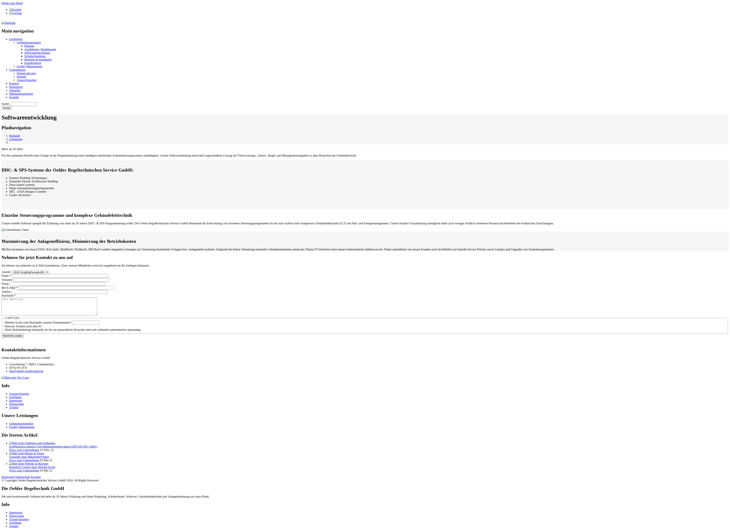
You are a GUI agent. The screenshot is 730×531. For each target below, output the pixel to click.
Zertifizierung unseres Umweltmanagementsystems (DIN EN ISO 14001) (53, 446)
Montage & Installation (38, 59)
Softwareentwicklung (37, 52)
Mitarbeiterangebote (21, 93)
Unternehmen (17, 69)
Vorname (7, 279)
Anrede (6, 272)
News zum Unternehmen (24, 450)
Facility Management (29, 66)
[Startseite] (8, 23)
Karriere (14, 83)
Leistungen (15, 39)
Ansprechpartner (27, 80)
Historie (21, 76)
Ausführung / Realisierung (40, 49)
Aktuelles (15, 90)
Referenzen (16, 87)
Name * (6, 275)
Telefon (6, 291)
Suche (5, 103)
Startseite (14, 135)
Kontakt (14, 97)
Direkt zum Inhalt (12, 3)
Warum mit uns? (26, 73)
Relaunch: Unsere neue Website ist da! (32, 467)
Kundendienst (32, 63)
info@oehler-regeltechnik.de (26, 371)
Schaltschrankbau (34, 56)
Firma (5, 283)
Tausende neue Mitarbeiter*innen (29, 456)
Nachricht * (9, 295)
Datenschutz (16, 404)
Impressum (15, 400)
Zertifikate (15, 397)
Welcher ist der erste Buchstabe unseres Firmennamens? (38, 322)
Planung (29, 45)
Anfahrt (13, 407)
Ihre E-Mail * (10, 287)
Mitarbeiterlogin (11, 19)
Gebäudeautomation (29, 42)
